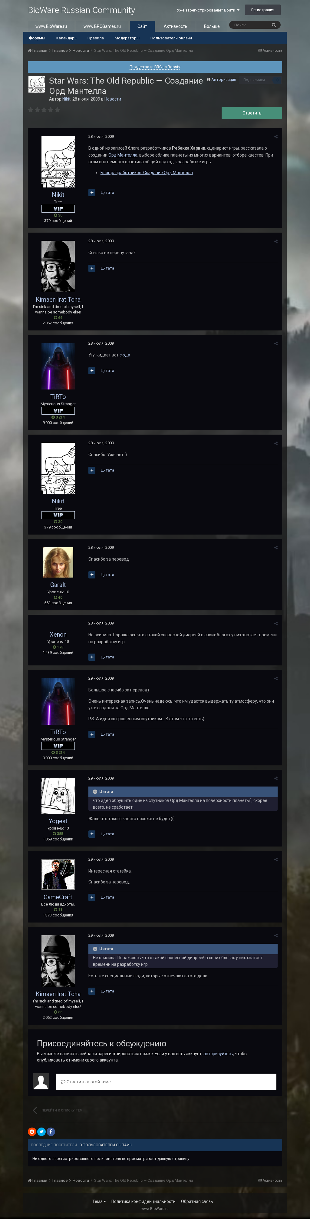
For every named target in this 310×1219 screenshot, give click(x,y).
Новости (112, 99)
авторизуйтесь (218, 1053)
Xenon (58, 634)
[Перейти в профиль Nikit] (36, 84)
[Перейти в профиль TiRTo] (58, 366)
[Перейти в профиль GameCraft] (58, 874)
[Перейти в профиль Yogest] (58, 796)
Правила (95, 38)
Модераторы (127, 38)
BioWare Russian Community (81, 10)
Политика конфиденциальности (143, 1201)
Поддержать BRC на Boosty (155, 67)
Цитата (107, 192)
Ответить (252, 113)
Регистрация (262, 10)
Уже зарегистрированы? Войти (207, 10)
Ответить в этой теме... (89, 1082)
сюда (125, 355)
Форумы (37, 38)
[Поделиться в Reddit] (32, 1132)
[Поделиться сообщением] (276, 136)
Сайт (142, 26)
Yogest (58, 821)
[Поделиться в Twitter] (41, 1132)
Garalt (58, 584)
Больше (212, 26)
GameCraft (58, 897)
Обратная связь (197, 1201)
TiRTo (58, 396)
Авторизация (223, 79)
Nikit (66, 99)
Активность (175, 26)
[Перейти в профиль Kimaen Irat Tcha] (58, 266)
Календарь (66, 38)
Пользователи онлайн (171, 38)
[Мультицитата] (91, 192)
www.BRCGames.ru (102, 26)
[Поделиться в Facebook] (51, 1132)
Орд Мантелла (122, 155)
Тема (98, 1201)
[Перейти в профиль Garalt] (58, 562)
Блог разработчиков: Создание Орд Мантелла (147, 172)
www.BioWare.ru (51, 26)
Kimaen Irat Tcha (58, 299)
